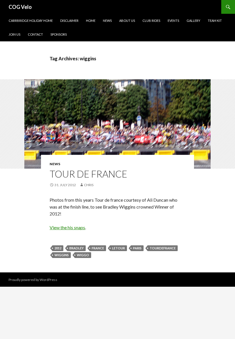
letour (118, 248)
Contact (35, 34)
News (107, 20)
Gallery (193, 20)
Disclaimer (69, 20)
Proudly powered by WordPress (33, 280)
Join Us (14, 34)
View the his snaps (67, 227)
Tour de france (88, 174)
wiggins (61, 255)
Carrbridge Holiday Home (31, 20)
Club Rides (151, 20)
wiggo (83, 255)
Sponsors (58, 34)
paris (137, 248)
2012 (57, 248)
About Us (127, 20)
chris (88, 185)
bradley (76, 248)
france (98, 248)
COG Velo (20, 7)
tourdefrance (163, 248)
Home (90, 20)
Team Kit (215, 20)
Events (173, 20)
